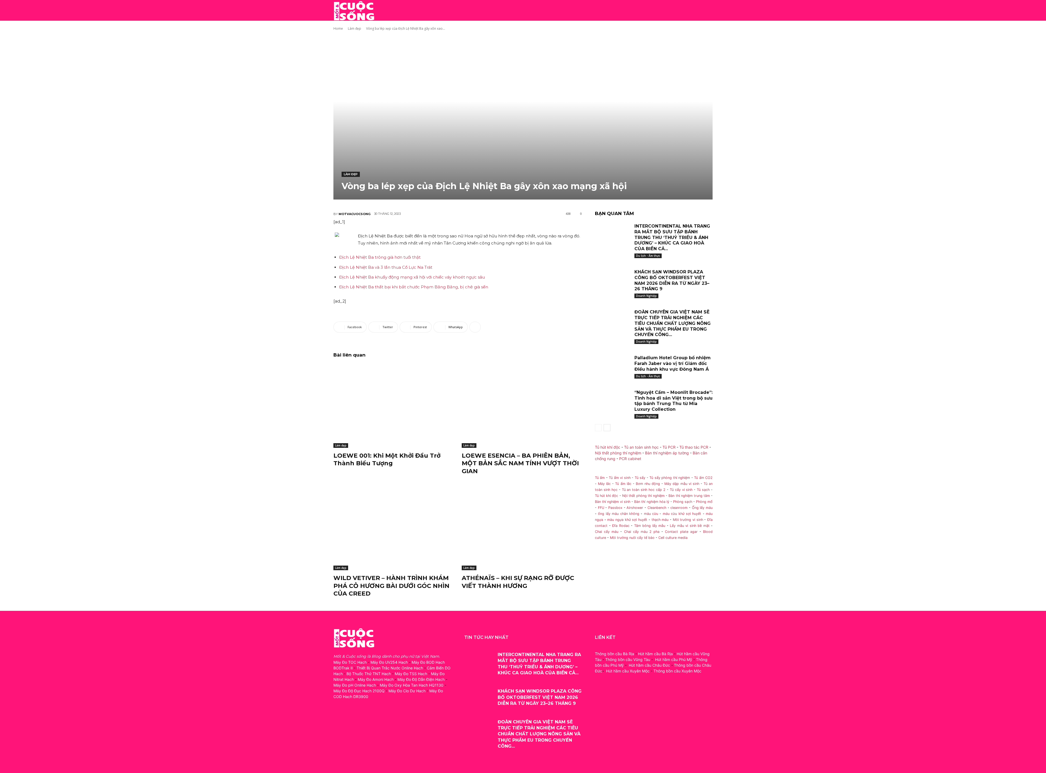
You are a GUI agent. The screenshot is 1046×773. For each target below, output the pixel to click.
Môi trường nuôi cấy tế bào (632, 538)
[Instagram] (350, 721)
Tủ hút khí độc (607, 447)
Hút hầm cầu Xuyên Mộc (628, 671)
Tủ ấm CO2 (703, 478)
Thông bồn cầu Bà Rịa (614, 653)
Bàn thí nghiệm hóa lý (651, 502)
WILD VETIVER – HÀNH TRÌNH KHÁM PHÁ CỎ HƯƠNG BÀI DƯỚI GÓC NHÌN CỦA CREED (391, 585)
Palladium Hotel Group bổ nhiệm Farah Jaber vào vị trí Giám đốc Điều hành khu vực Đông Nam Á (672, 363)
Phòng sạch (682, 502)
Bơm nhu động (648, 484)
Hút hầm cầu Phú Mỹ (673, 659)
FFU (601, 508)
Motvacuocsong (354, 214)
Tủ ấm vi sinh (619, 478)
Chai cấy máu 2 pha (642, 532)
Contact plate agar (681, 532)
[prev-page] (598, 427)
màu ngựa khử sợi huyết (627, 520)
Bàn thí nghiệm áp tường (667, 453)
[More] (475, 327)
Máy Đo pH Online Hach (354, 685)
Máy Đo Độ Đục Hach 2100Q (359, 691)
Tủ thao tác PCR (693, 447)
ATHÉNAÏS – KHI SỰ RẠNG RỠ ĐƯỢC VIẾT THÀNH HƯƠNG (518, 582)
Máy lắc (604, 484)
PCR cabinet (630, 458)
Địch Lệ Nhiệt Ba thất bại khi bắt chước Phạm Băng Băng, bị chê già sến (413, 286)
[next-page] (607, 427)
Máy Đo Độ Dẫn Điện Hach (421, 679)
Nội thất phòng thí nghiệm (618, 453)
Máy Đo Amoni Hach (376, 679)
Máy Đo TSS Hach (411, 673)
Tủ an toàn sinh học (641, 447)
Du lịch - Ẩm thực (648, 256)
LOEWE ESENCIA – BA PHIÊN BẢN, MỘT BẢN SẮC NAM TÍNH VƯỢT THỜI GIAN (520, 463)
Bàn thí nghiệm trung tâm (689, 496)
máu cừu (651, 514)
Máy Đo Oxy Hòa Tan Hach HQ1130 (411, 685)
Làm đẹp (354, 28)
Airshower (635, 508)
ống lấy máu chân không (618, 514)
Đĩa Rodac (621, 526)
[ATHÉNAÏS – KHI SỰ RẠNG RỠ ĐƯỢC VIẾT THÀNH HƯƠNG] (522, 528)
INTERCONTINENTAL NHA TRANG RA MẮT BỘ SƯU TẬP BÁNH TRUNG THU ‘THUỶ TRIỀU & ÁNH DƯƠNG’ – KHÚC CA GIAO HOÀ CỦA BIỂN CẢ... (672, 237)
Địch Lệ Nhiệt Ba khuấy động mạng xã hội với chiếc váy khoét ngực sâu (412, 277)
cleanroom (679, 508)
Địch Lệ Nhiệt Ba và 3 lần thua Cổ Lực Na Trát (385, 267)
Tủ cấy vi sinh (681, 490)
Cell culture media (673, 538)
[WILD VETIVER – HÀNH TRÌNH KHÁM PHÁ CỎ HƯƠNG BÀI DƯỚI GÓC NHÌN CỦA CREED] (393, 528)
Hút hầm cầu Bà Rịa (655, 653)
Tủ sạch (703, 490)
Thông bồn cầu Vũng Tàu (627, 659)
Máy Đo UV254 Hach (389, 662)
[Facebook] (338, 721)
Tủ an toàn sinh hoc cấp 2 (643, 490)
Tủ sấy (640, 478)
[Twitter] (362, 721)
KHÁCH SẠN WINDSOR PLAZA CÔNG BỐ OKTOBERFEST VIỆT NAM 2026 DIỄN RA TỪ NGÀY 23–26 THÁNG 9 (671, 280)
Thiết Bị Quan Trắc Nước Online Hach (390, 668)
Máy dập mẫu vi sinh (681, 484)
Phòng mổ (704, 502)
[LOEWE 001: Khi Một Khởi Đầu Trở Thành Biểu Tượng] (393, 406)
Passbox (615, 508)
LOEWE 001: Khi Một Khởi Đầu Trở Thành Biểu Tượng (386, 459)
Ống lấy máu (702, 508)
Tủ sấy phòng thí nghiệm (669, 478)
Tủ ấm (600, 478)
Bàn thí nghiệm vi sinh (612, 502)
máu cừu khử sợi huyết (682, 514)
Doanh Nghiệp (646, 296)
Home (338, 28)
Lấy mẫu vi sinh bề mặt (690, 526)
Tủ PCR (669, 447)
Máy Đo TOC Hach (350, 662)
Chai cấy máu (606, 532)
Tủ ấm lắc (623, 484)
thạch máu (659, 520)
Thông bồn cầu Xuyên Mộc (677, 671)
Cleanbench (656, 508)
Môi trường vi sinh (688, 520)
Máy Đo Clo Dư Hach (406, 691)
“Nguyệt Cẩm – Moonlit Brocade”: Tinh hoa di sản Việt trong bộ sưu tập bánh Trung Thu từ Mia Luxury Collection (673, 401)
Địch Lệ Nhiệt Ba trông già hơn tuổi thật (380, 257)
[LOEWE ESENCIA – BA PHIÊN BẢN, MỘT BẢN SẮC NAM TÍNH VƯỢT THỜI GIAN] (522, 406)
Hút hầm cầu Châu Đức (649, 665)
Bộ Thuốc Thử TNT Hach (368, 673)
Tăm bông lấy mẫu (649, 526)
